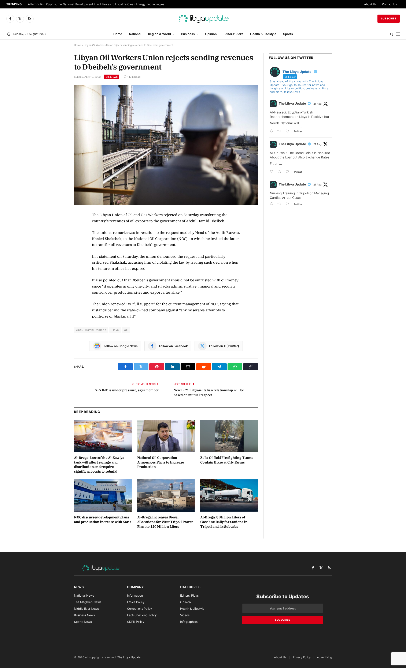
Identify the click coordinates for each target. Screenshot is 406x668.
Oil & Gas (112, 76)
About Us (370, 4)
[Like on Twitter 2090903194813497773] (288, 131)
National (135, 34)
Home (117, 34)
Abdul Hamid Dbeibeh (91, 329)
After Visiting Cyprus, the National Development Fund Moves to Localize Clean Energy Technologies (96, 4)
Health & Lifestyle (263, 34)
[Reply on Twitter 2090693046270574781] (272, 204)
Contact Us (389, 4)
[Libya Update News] (203, 18)
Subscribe (388, 18)
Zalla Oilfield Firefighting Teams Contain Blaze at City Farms (226, 459)
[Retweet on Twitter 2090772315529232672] (280, 172)
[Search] (391, 34)
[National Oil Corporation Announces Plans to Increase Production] (166, 436)
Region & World (159, 34)
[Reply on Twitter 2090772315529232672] (272, 172)
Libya (115, 329)
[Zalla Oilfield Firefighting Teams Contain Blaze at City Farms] (229, 436)
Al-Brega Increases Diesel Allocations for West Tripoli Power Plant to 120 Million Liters (165, 522)
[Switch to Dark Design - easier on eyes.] (8, 34)
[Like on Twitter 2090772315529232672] (288, 172)
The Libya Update (292, 103)
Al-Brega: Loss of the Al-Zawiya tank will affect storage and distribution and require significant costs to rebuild (99, 464)
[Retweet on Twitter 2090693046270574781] (280, 204)
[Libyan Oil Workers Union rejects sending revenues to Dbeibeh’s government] (166, 145)
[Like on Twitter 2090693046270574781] (288, 204)
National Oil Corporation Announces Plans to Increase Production (160, 462)
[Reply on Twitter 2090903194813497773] (272, 131)
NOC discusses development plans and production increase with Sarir (102, 519)
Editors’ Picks (233, 34)
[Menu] (398, 34)
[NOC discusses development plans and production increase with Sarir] (103, 495)
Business (188, 34)
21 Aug (317, 103)
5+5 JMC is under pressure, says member (127, 390)
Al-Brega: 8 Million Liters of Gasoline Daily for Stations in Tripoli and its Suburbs (223, 522)
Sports (288, 34)
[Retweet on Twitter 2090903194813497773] (280, 131)
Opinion (211, 34)
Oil (126, 329)
